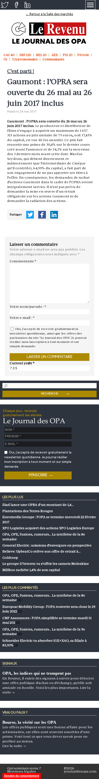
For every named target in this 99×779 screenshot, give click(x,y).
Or (5, 59)
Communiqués (53, 59)
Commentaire (23, 261)
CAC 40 (9, 55)
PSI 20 (68, 55)
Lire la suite (14, 746)
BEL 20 (41, 55)
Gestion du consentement (21, 776)
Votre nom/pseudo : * (28, 306)
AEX (54, 55)
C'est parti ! (20, 71)
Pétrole (83, 55)
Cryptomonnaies (25, 59)
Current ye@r (22, 363)
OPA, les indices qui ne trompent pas (36, 673)
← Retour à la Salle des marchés (49, 14)
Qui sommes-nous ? (24, 768)
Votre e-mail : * (22, 318)
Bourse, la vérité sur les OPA (29, 722)
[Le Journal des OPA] (49, 33)
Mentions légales (21, 771)
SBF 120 (25, 55)
